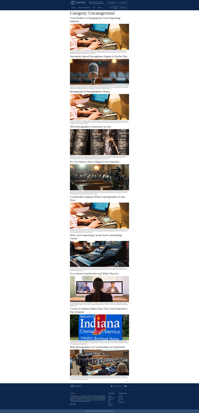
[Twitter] (72, 404)
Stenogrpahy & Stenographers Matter (90, 91)
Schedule (73, 7)
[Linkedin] (74, 404)
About (93, 7)
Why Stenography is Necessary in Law (90, 126)
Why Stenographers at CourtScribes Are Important (97, 347)
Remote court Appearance (84, 7)
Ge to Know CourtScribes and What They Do (94, 273)
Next (127, 381)
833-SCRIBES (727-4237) (117, 386)
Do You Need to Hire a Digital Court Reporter (95, 161)
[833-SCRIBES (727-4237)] (110, 7)
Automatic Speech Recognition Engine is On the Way (98, 56)
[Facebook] (71, 404)
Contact (99, 7)
